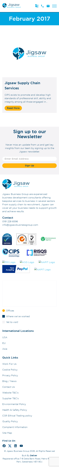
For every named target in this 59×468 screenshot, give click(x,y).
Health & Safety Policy (14, 409)
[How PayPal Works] (16, 269)
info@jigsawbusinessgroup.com (20, 224)
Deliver (33, 455)
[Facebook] (4, 446)
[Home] (11, 8)
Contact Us (8, 386)
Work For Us (9, 363)
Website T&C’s (10, 392)
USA (4, 337)
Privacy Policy (10, 375)
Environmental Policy (14, 404)
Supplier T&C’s (10, 398)
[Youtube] (21, 446)
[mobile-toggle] (54, 6)
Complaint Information (14, 427)
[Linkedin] (15, 446)
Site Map (7, 432)
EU (4, 343)
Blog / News (9, 381)
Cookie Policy (9, 369)
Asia (4, 348)
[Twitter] (9, 446)
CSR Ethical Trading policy (17, 415)
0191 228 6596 (10, 221)
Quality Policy (10, 421)
